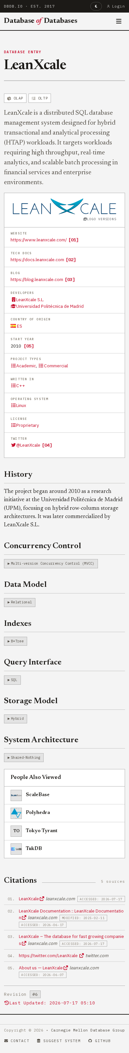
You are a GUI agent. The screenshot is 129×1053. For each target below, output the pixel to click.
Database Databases (40, 21)
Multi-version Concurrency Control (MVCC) (53, 563)
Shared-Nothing (25, 757)
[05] (28, 346)
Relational (21, 602)
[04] (47, 445)
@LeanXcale (28, 445)
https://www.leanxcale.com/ (39, 240)
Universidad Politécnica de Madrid (50, 306)
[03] (69, 279)
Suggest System (62, 1040)
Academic (26, 366)
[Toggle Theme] (96, 6)
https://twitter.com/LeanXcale (49, 955)
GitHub (103, 1040)
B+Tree (17, 641)
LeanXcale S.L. (30, 300)
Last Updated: (52, 1003)
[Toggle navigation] (119, 21)
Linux (21, 405)
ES (19, 326)
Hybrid (17, 718)
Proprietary (27, 425)
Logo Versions (101, 219)
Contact (20, 1040)
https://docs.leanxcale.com (37, 260)
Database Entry (23, 52)
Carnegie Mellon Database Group (88, 1030)
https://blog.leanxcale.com (37, 279)
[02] (70, 260)
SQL (14, 679)
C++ (20, 385)
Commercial (55, 366)
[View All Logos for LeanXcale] (64, 205)
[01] (73, 240)
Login (118, 6)
